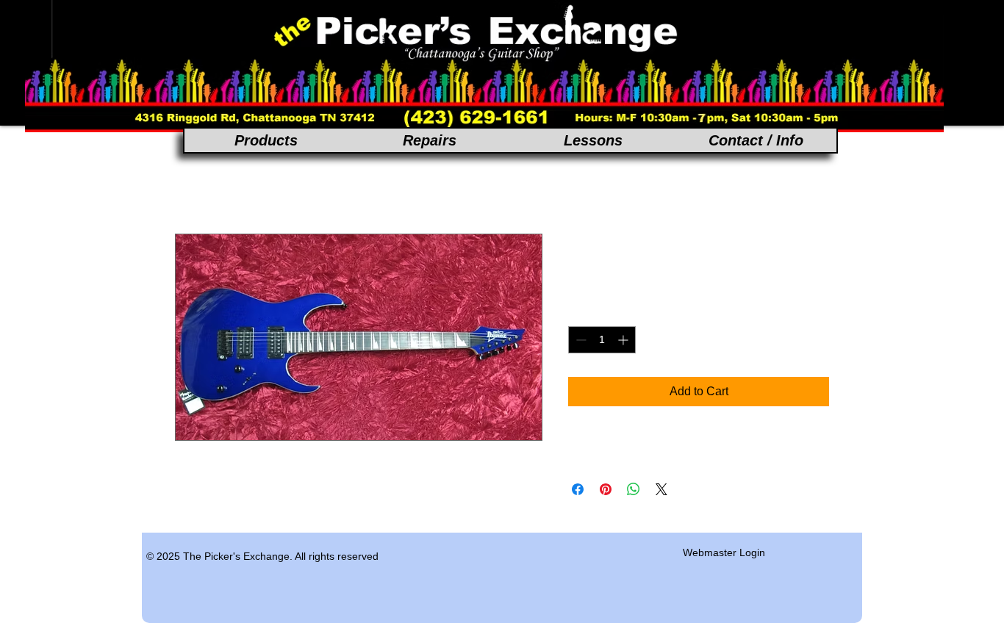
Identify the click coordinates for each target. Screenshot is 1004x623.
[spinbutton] (602, 340)
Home (191, 180)
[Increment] (624, 340)
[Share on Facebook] (578, 489)
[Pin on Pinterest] (605, 489)
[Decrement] (579, 340)
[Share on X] (661, 489)
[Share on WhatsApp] (633, 489)
